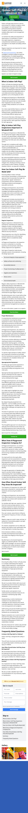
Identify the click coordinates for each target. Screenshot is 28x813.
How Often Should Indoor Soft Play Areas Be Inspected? (12, 732)
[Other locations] (21, 3)
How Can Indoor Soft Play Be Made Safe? (14, 725)
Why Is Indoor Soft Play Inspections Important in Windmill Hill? (12, 722)
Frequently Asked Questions (10, 738)
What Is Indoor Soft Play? (10, 718)
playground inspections (9, 52)
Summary (5, 736)
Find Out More (14, 312)
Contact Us (14, 436)
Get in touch (14, 17)
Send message (14, 709)
